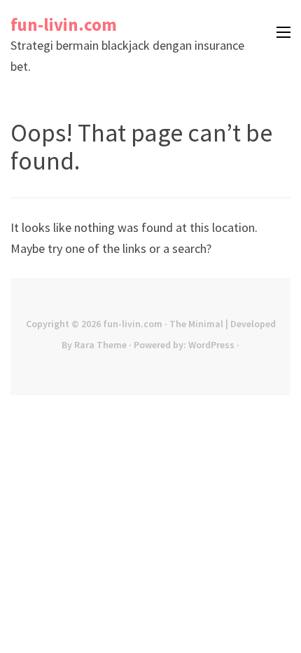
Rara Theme (100, 344)
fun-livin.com (63, 24)
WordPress (211, 344)
